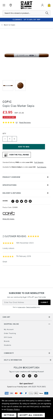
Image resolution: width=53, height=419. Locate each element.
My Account (9, 329)
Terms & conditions (31, 307)
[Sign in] (42, 5)
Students (7, 345)
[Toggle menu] (4, 5)
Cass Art (6, 317)
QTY (4, 133)
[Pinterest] (17, 201)
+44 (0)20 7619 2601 (37, 387)
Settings (9, 415)
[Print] (30, 201)
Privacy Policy (13, 409)
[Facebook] (12, 201)
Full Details (38, 162)
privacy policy (21, 307)
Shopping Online (11, 324)
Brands (6, 341)
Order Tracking (10, 333)
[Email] (25, 201)
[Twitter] (21, 201)
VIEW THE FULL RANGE (19, 155)
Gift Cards (8, 337)
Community (9, 353)
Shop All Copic (8, 219)
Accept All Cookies (31, 415)
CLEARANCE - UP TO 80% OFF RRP (26, 19)
